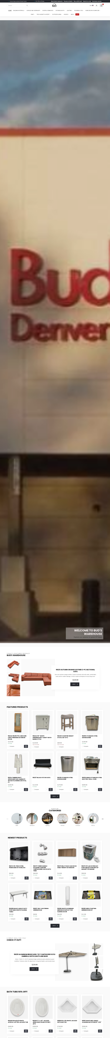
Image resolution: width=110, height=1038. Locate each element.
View (74, 684)
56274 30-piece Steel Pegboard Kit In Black (17, 866)
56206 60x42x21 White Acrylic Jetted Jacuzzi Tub (18, 1021)
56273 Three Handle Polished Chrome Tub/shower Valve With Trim (42, 868)
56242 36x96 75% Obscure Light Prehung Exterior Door (17, 737)
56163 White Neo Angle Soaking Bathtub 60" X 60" (91, 1021)
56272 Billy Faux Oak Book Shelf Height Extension (67, 866)
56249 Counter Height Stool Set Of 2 (65, 736)
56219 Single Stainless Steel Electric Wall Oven (92, 778)
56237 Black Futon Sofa (41, 777)
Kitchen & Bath (60, 10)
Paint (32, 14)
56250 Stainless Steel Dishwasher (90, 736)
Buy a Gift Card (78, 1)
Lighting (69, 10)
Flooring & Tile (78, 10)
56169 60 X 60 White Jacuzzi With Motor (67, 1021)
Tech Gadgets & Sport (43, 14)
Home (10, 10)
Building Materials (18, 10)
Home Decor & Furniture (92, 10)
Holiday (66, 14)
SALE (77, 14)
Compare (12, 746)
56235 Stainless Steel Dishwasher (65, 778)
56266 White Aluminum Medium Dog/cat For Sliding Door (65, 910)
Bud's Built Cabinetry (57, 1)
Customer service (96, 1)
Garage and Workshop (33, 10)
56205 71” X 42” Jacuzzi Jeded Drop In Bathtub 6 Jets (41, 1022)
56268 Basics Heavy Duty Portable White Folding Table (18, 910)
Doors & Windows (48, 10)
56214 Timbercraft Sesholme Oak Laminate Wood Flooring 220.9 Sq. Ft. (17, 780)
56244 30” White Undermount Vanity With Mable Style (42, 737)
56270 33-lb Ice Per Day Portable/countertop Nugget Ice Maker (89, 867)
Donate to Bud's (68, 1)
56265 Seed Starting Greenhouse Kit (88, 909)
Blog (72, 14)
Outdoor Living (56, 14)
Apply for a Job (87, 1)
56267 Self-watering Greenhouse (41, 909)
